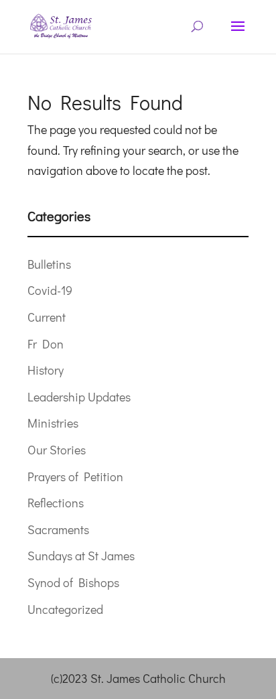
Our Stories (56, 450)
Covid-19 (49, 290)
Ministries (52, 423)
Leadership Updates (79, 397)
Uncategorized (65, 609)
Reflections (55, 503)
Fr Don (45, 344)
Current (46, 317)
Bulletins (49, 264)
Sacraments (58, 529)
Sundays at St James (81, 556)
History (45, 370)
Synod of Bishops (73, 582)
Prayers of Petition (75, 476)
